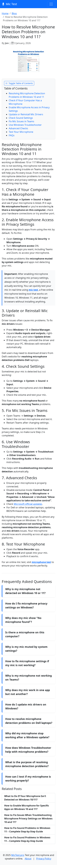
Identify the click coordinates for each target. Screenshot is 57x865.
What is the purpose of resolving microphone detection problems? (27, 764)
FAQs (11, 135)
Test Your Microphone (21, 131)
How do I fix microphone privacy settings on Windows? (26, 605)
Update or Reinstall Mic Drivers (26, 114)
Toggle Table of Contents (20, 83)
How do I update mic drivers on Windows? (25, 706)
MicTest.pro (17, 855)
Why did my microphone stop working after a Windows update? (27, 735)
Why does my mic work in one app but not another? (27, 692)
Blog (14, 13)
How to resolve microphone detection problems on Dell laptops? (28, 721)
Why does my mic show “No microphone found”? (23, 620)
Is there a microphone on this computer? (24, 634)
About (28, 858)
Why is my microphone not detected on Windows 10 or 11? (25, 591)
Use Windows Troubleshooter (25, 124)
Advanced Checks (18, 128)
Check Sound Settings (21, 117)
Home (5, 13)
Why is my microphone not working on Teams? (28, 677)
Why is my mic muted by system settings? (26, 648)
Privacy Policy (43, 858)
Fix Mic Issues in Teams (21, 121)
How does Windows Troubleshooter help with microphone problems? (28, 749)
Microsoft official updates (28, 504)
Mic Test (11, 4)
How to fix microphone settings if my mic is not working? (27, 663)
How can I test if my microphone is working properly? (28, 778)
